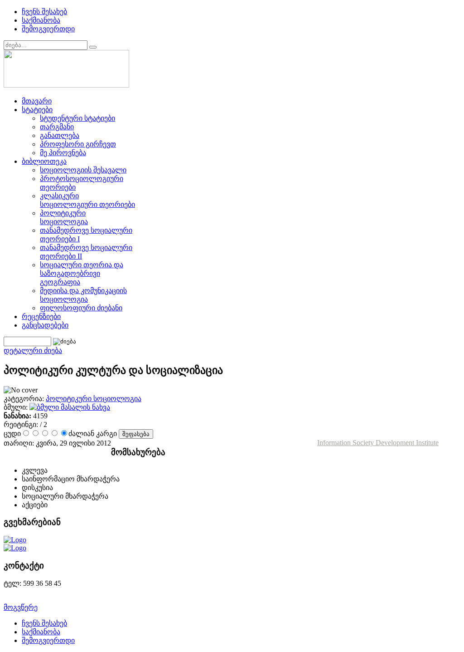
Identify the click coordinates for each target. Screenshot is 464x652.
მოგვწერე (21, 607)
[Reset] (93, 47)
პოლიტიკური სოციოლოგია (93, 398)
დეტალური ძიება (33, 350)
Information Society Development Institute (378, 442)
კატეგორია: (25, 398)
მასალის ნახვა (84, 407)
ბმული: (16, 407)
